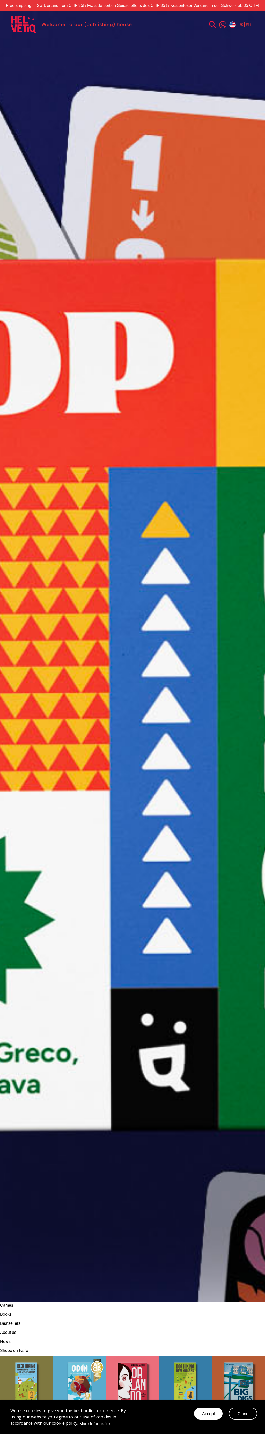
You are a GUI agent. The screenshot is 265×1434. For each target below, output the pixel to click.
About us (8, 1332)
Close (243, 1413)
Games (6, 1305)
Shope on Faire (14, 1350)
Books (6, 1314)
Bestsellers (10, 1323)
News (5, 1341)
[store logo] (23, 24)
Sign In (222, 24)
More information (95, 1423)
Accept (208, 1413)
